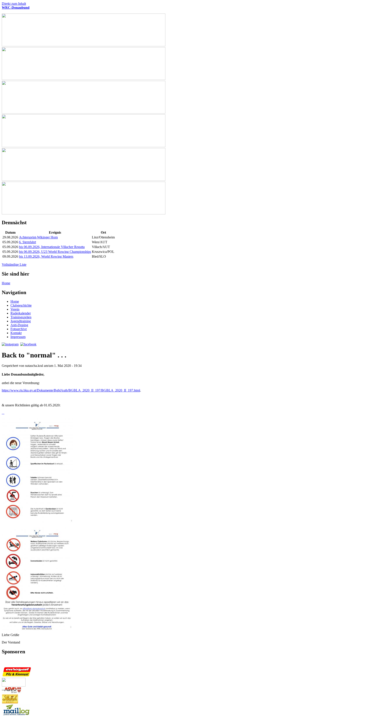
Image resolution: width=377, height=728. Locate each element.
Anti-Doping (19, 325)
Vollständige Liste (14, 264)
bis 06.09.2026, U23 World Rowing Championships (55, 252)
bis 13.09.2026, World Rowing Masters (46, 256)
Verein (14, 309)
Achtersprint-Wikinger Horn (38, 237)
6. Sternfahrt (27, 242)
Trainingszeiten (20, 317)
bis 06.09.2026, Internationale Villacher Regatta (52, 247)
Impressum (18, 337)
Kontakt (16, 333)
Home (6, 283)
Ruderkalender (20, 313)
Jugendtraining (20, 321)
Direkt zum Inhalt (14, 3)
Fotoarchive (18, 329)
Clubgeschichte (21, 305)
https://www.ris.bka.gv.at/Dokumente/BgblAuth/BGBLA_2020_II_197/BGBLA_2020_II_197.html (71, 390)
